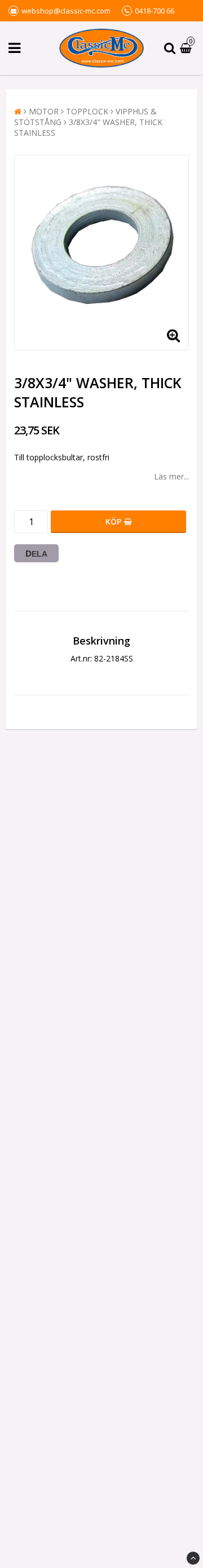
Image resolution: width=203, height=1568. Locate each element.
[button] (187, 48)
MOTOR (44, 111)
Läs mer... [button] (171, 476)
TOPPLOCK (87, 111)
